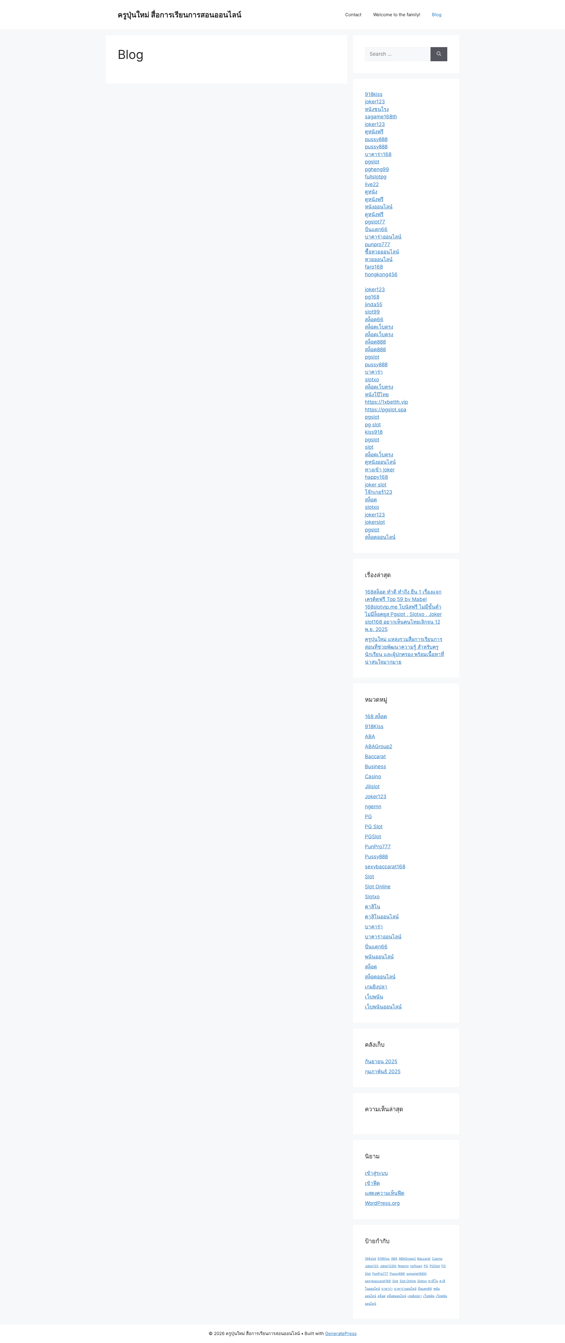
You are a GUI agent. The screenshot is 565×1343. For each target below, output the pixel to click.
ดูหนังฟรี (374, 132)
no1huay (416, 1266)
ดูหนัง (371, 192)
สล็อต (371, 500)
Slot (369, 877)
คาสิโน (372, 907)
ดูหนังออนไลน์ (380, 462)
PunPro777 (378, 846)
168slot (370, 1259)
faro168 (374, 267)
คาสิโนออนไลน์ (382, 917)
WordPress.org (382, 1203)
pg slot (373, 425)
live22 (372, 184)
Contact (353, 14)
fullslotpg (375, 177)
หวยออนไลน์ (379, 259)
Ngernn (403, 1266)
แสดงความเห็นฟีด (384, 1193)
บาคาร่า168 (378, 154)
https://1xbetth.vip (386, 402)
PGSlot (373, 836)
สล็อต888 (375, 342)
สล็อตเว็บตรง (379, 327)
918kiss (374, 94)
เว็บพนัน (374, 997)
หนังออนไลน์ (379, 207)
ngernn (373, 806)
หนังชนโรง (377, 109)
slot (369, 447)
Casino (373, 776)
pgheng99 (377, 169)
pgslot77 (375, 222)
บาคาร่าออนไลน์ (383, 237)
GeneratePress (341, 1333)
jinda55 (373, 304)
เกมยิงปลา (376, 987)
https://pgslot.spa (385, 410)
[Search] (439, 54)
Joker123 (375, 796)
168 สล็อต (376, 716)
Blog (436, 14)
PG (368, 816)
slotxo (372, 379)
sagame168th (381, 117)
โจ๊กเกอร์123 (378, 492)
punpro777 (377, 244)
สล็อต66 (374, 319)
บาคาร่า (374, 372)
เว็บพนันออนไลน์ (383, 1007)
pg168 (372, 297)
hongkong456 (381, 274)
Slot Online (377, 887)
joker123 (375, 102)
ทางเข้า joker (380, 470)
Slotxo (372, 897)
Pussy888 (376, 857)
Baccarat (375, 756)
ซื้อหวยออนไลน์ (382, 252)
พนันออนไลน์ (379, 957)
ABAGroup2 (378, 746)
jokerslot (375, 522)
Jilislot (372, 786)
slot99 (372, 312)
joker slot (375, 485)
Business (375, 766)
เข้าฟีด (372, 1183)
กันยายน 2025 (381, 1061)
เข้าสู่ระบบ (376, 1173)
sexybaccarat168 (385, 867)
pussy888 (376, 139)
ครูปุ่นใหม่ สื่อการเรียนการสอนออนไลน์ (179, 14)
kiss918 (374, 432)
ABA (370, 736)
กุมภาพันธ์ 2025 (383, 1071)
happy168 (376, 477)
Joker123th (388, 1266)
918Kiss (374, 726)
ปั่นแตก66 (376, 229)
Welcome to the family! (396, 14)
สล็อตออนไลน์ (380, 537)
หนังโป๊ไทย (377, 395)
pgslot (372, 162)
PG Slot (374, 826)
